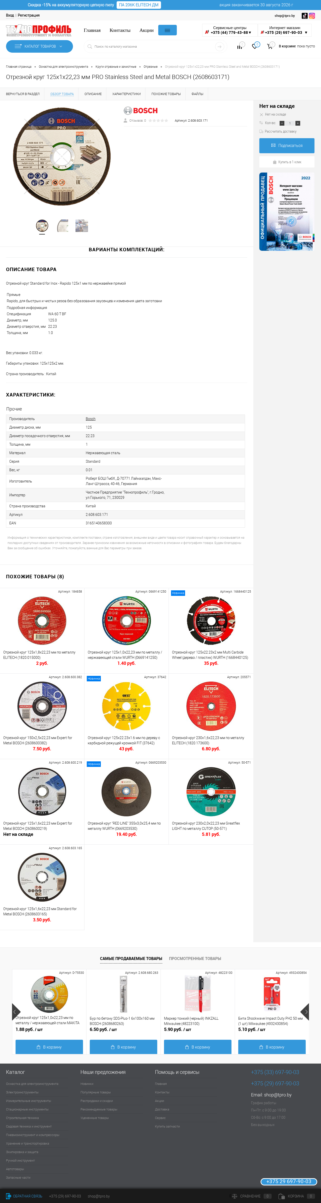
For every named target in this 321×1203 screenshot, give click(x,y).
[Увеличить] (62, 156)
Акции (146, 30)
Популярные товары (96, 1092)
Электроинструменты (22, 1092)
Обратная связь (27, 1196)
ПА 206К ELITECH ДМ (138, 5)
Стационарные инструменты (27, 1109)
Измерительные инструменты (28, 1101)
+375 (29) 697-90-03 (65, 1196)
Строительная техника (22, 1118)
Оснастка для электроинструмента (32, 1084)
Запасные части (18, 1177)
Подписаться (290, 145)
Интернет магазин (286, 30)
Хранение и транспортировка (27, 1143)
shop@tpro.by (278, 1094)
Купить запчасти (167, 1126)
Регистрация (29, 15)
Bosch (91, 419)
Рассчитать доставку (280, 131)
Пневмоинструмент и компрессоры (32, 1135)
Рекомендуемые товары (99, 1109)
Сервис (160, 1118)
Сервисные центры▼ (231, 30)
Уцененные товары (95, 1118)
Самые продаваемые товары (131, 958)
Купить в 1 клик (289, 161)
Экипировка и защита (22, 1152)
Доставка (162, 1109)
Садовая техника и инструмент (29, 1126)
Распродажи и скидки (97, 1101)
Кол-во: (271, 122)
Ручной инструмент (20, 1160)
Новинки (87, 1084)
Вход (10, 15)
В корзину (52, 1047)
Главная (92, 30)
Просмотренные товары (195, 958)
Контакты (120, 30)
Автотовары (15, 1169)
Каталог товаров (41, 46)
